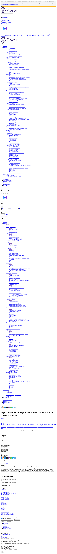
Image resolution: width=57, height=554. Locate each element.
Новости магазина (6, 518)
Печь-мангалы (12, 120)
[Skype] (13, 407)
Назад (7, 224)
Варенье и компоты (13, 64)
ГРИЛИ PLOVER (10, 52)
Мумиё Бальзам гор (13, 95)
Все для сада (12, 170)
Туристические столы (14, 143)
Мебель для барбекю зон (15, 144)
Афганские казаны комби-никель (17, 107)
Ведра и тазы (12, 161)
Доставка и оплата (7, 180)
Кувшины (11, 169)
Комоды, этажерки (13, 141)
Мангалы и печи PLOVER (12, 57)
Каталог (5, 47)
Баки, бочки (12, 166)
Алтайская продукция (11, 90)
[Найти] (1, 189)
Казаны (10, 83)
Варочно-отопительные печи (13, 125)
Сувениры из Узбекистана (15, 129)
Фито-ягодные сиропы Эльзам (16, 99)
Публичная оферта (5, 494)
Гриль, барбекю (12, 114)
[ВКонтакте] (1, 407)
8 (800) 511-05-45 (5, 23)
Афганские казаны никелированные (17, 108)
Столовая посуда (13, 51)
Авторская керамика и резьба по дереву (18, 128)
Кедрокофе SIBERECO (14, 148)
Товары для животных (14, 173)
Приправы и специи (14, 66)
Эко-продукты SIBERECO (12, 145)
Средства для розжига (14, 117)
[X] (7, 407)
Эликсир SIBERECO (14, 158)
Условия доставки (5, 498)
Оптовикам (9, 178)
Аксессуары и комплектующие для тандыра (19, 77)
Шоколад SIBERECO (14, 155)
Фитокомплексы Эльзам (14, 100)
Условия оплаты (4, 497)
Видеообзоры (6, 184)
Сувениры (9, 126)
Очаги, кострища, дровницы (13, 122)
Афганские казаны (11, 103)
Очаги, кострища (13, 124)
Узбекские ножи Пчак (14, 89)
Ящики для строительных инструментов (18, 168)
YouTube (5, 526)
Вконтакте (5, 523)
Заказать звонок (4, 216)
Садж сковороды (13, 88)
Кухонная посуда (13, 49)
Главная (5, 46)
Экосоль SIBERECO (14, 156)
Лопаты (11, 171)
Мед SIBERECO (13, 150)
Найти (2, 552)
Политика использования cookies (10, 4)
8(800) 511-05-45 (4, 214)
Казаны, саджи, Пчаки (11, 82)
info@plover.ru (4, 537)
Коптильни (11, 113)
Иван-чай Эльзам (13, 93)
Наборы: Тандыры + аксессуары (16, 78)
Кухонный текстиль (13, 131)
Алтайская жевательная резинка (16, 92)
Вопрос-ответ (4, 504)
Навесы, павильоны (13, 112)
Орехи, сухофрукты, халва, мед (16, 67)
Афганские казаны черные (15, 105)
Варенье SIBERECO (14, 146)
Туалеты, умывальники (14, 163)
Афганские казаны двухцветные (16, 104)
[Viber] (9, 407)
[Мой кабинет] (1, 192)
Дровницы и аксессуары (15, 80)
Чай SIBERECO (12, 154)
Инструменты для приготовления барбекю (19, 119)
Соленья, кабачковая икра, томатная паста (19, 69)
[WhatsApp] (11, 407)
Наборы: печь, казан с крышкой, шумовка (19, 87)
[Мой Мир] (5, 407)
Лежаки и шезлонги (13, 135)
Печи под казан (12, 85)
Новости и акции (10, 175)
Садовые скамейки (13, 138)
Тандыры (8, 74)
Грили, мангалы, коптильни (13, 109)
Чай (10, 72)
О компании (6, 174)
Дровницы (11, 123)
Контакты (5, 182)
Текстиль (8, 130)
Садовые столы (12, 139)
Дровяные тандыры (13, 75)
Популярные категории (6, 505)
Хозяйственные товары (12, 159)
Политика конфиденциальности (13, 176)
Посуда (8, 58)
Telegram (5, 524)
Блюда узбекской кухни (14, 63)
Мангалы (11, 115)
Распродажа (9, 133)
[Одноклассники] (3, 407)
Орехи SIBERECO (13, 151)
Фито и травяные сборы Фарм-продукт (18, 98)
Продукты (9, 62)
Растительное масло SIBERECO (16, 153)
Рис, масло (11, 70)
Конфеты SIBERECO (14, 149)
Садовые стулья (12, 140)
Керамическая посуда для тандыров (17, 79)
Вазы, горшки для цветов (15, 160)
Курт (10, 68)
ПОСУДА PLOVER (11, 48)
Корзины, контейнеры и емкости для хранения (20, 165)
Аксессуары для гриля (14, 53)
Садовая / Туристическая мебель (14, 134)
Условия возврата (5, 499)
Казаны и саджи (4, 510)
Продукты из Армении (14, 73)
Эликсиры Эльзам (13, 102)
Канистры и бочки (13, 164)
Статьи (5, 185)
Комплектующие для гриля (15, 56)
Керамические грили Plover (15, 54)
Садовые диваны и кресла (15, 136)
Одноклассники (7, 528)
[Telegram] (15, 407)
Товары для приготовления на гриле (17, 118)
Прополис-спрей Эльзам (15, 97)
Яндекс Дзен (6, 527)
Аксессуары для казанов (14, 84)
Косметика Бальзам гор (14, 94)
